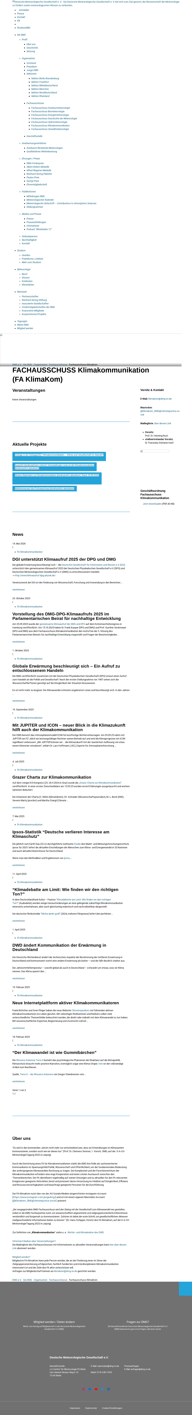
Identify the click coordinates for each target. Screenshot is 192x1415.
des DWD (99, 1232)
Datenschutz (91, 1408)
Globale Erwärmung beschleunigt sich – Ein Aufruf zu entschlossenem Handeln (66, 668)
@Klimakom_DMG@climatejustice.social (35, 1200)
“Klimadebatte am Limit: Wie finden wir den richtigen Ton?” (65, 891)
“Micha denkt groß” (50, 913)
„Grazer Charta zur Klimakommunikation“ (100, 782)
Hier (100, 1063)
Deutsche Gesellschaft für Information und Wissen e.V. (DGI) (93, 564)
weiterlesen (18, 589)
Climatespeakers (81, 1010)
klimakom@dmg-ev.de (65, 1271)
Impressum (75, 1408)
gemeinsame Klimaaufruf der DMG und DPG (63, 624)
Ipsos (67, 858)
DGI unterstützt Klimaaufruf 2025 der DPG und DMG (64, 559)
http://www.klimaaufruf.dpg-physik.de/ (35, 575)
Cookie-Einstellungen (112, 1408)
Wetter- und (74, 1232)
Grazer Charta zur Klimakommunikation (51, 777)
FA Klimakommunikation (29, 551)
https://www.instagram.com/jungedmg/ (34, 1197)
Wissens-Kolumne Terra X (30, 1060)
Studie (77, 844)
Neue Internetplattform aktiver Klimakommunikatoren (65, 1002)
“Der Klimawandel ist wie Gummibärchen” (54, 1052)
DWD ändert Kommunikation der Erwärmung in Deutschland (59, 947)
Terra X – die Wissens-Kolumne (36, 1074)
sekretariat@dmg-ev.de (108, 1366)
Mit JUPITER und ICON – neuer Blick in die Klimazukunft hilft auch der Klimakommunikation (68, 727)
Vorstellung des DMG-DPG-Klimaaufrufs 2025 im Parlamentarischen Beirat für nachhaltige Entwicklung (66, 616)
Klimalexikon (87, 1232)
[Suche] (18, 24)
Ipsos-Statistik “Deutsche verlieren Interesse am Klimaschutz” (60, 834)
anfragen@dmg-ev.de (140, 1369)
